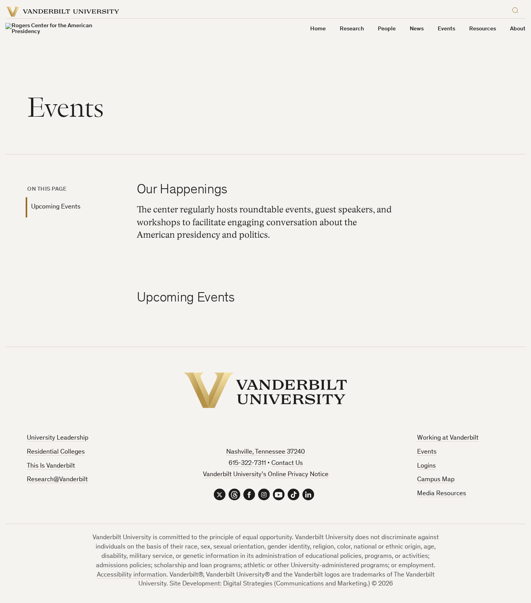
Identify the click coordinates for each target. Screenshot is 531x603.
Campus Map (435, 480)
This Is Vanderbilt (51, 466)
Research (352, 29)
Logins (426, 466)
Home (318, 29)
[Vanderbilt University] (265, 390)
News (417, 29)
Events (427, 452)
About (518, 29)
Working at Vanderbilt (448, 438)
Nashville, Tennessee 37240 (265, 452)
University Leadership (57, 438)
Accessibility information (131, 575)
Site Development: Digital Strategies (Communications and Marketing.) (269, 584)
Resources (482, 29)
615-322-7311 (247, 463)
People (387, 29)
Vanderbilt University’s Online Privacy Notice (265, 475)
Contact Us (287, 463)
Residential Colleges (56, 452)
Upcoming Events (55, 207)
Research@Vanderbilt (57, 480)
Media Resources (441, 494)
